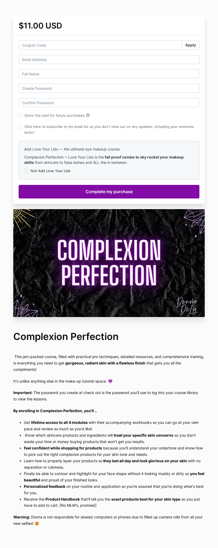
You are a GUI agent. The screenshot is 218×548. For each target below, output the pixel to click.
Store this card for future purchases (57, 115)
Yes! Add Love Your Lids (50, 171)
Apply (190, 45)
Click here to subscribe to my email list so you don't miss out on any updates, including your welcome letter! (109, 129)
